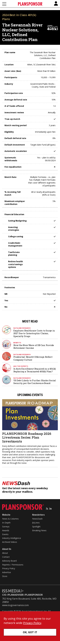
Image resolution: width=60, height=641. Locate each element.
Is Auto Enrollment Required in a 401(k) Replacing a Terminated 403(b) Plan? (34, 370)
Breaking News (39, 530)
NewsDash (37, 518)
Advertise (6, 572)
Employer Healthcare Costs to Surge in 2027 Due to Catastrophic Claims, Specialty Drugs (34, 333)
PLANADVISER (16, 594)
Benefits (17, 343)
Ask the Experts (20, 366)
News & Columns (10, 518)
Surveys (5, 526)
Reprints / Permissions (12, 564)
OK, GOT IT (30, 632)
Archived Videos (9, 542)
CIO (4, 594)
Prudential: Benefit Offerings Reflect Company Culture (32, 358)
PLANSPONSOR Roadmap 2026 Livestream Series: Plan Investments (26, 437)
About (5, 553)
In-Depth (6, 522)
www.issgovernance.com (15, 605)
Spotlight (36, 526)
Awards (5, 530)
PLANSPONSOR (34, 594)
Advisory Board (9, 560)
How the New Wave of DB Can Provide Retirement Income (33, 346)
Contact (6, 556)
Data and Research (22, 328)
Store (4, 576)
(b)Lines (36, 522)
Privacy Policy (8, 568)
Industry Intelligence (11, 538)
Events (5, 534)
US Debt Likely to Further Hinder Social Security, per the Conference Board (34, 382)
